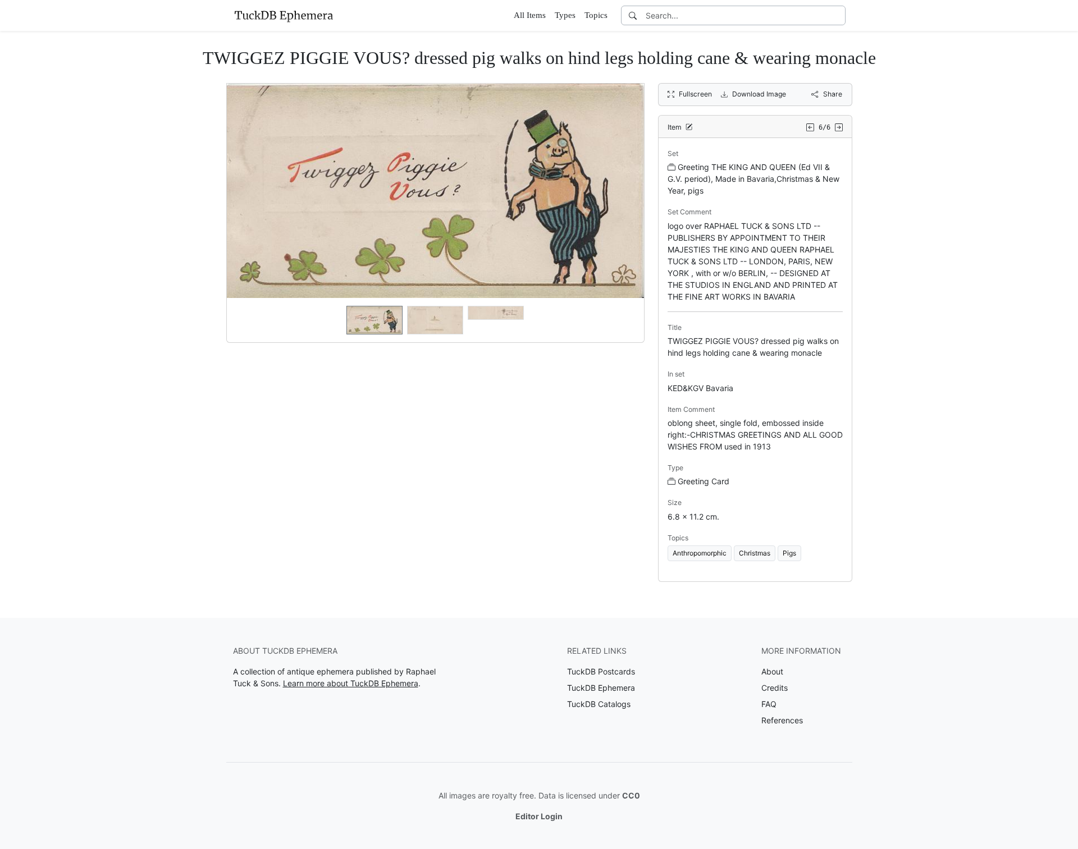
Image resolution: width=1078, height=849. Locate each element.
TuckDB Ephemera (601, 687)
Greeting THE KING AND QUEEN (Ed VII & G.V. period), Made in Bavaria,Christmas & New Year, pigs (753, 178)
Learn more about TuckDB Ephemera (350, 683)
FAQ (768, 704)
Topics (595, 15)
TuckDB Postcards (601, 671)
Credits (774, 687)
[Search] (633, 15)
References (782, 720)
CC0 (631, 795)
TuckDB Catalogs (599, 704)
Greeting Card (703, 481)
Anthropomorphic (700, 553)
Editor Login (539, 816)
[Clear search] (837, 15)
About (772, 671)
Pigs (789, 553)
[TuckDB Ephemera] (283, 15)
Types (565, 15)
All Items (530, 15)
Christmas (754, 553)
